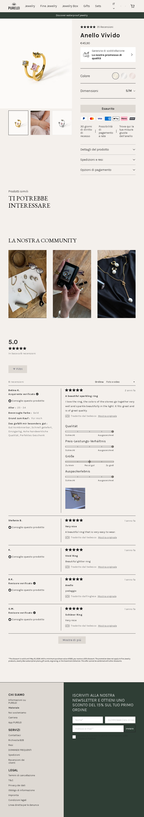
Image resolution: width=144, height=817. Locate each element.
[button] (96, 27)
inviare (129, 728)
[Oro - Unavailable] (115, 76)
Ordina (99, 381)
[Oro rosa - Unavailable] (132, 76)
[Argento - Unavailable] (124, 76)
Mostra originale (107, 416)
